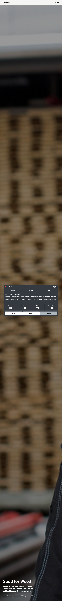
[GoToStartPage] (7, 2)
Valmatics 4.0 (31, 596)
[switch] (24, 308)
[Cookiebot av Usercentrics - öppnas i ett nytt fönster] (52, 287)
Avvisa (13, 313)
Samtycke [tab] (13, 290)
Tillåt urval (31, 313)
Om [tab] (49, 290)
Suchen (54, 2)
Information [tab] (31, 290)
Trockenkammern (20, 595)
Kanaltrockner (8, 595)
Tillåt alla (49, 313)
